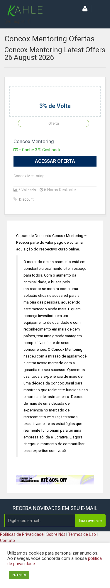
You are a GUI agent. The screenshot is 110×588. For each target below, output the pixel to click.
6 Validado (27, 190)
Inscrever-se (90, 520)
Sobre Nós (55, 534)
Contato (7, 540)
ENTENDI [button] (19, 575)
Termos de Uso (82, 534)
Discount (26, 199)
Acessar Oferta (55, 161)
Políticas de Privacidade (22, 534)
